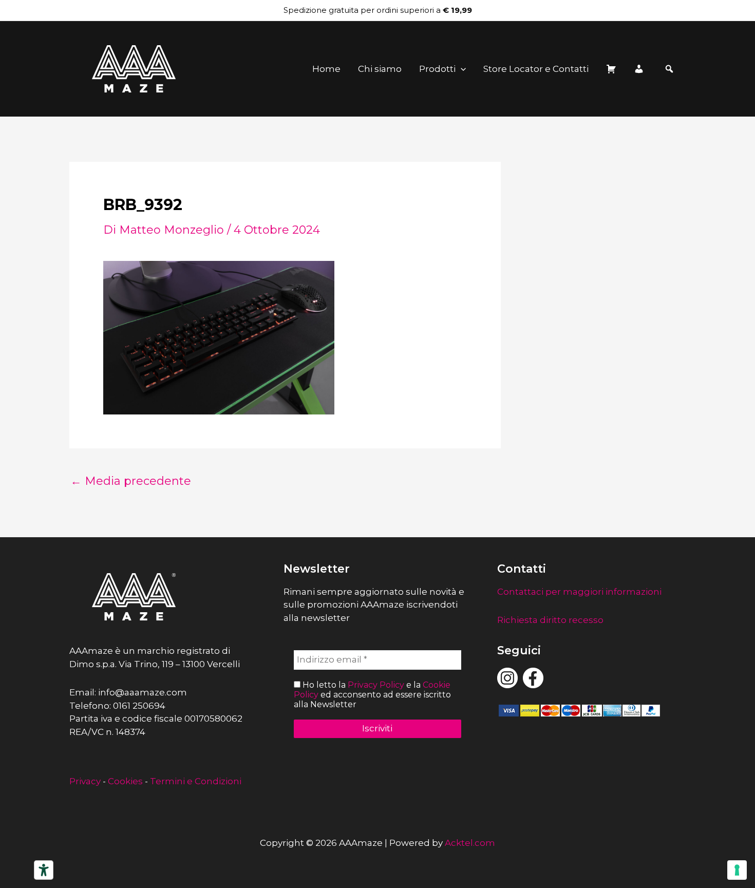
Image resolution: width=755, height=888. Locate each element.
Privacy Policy (376, 685)
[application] (461, 68)
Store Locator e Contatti (536, 69)
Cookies (125, 781)
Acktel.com (470, 843)
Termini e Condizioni (195, 781)
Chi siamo (380, 69)
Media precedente (130, 481)
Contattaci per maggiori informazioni (579, 592)
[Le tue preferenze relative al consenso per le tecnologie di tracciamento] (737, 870)
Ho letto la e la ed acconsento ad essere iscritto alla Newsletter (372, 694)
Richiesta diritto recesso (550, 620)
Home (326, 69)
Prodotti (437, 69)
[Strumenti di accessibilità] (43, 870)
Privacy (85, 781)
